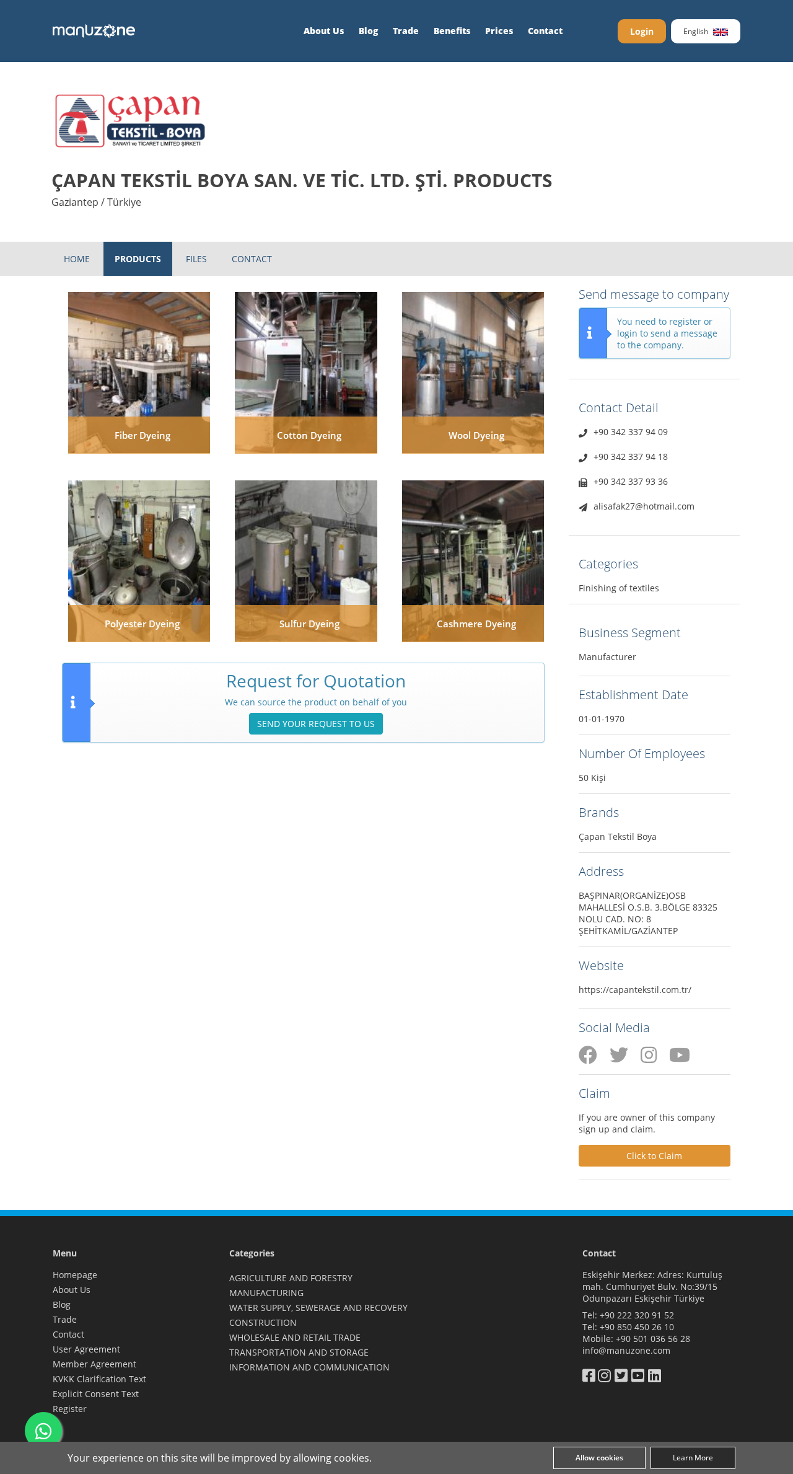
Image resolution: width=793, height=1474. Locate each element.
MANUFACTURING (266, 1293)
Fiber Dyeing (142, 435)
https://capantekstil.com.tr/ (635, 989)
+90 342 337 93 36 (631, 481)
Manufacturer (607, 657)
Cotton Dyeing (309, 435)
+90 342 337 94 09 (631, 432)
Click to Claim (654, 1156)
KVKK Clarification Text (99, 1379)
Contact (545, 31)
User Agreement (86, 1349)
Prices (499, 31)
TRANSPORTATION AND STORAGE (299, 1352)
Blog (368, 31)
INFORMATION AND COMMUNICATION (309, 1367)
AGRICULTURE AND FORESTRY (291, 1278)
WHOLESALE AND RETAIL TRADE (295, 1337)
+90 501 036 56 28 (653, 1338)
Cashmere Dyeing (476, 623)
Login (642, 31)
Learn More (693, 1457)
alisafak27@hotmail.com (644, 506)
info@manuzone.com (626, 1350)
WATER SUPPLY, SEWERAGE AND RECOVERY (318, 1307)
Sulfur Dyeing (309, 623)
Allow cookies (599, 1457)
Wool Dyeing (476, 435)
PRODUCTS (138, 259)
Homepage (75, 1275)
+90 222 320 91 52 (637, 1315)
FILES (196, 259)
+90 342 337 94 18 (631, 456)
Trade (406, 31)
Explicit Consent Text (96, 1394)
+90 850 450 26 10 (637, 1327)
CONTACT (252, 259)
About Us (324, 31)
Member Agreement (94, 1364)
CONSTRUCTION (263, 1322)
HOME (77, 259)
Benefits (452, 31)
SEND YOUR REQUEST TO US (316, 724)
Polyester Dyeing (142, 623)
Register (70, 1408)
